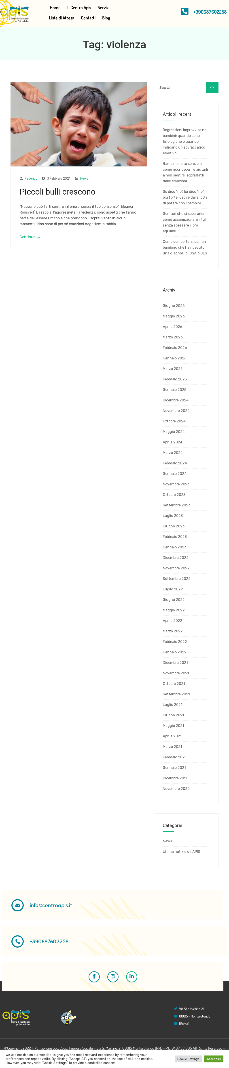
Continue (28, 237)
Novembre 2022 (176, 568)
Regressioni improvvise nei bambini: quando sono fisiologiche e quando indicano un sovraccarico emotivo (185, 141)
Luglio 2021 (172, 705)
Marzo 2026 (173, 337)
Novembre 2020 (176, 789)
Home (55, 7)
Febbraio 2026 (175, 348)
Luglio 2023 (173, 516)
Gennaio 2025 (174, 390)
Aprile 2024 (172, 442)
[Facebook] (94, 976)
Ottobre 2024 (174, 421)
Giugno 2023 (173, 526)
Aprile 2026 (172, 327)
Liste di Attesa (61, 18)
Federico (31, 178)
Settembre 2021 (176, 694)
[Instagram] (113, 976)
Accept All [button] (214, 1059)
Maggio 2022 (174, 610)
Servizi (103, 7)
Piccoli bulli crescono (57, 192)
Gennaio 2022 (175, 652)
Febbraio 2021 (174, 757)
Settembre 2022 (177, 579)
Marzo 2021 (172, 747)
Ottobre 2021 (174, 684)
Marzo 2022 (173, 631)
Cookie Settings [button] (188, 1059)
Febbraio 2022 (175, 642)
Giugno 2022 (174, 600)
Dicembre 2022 (176, 558)
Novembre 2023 (176, 484)
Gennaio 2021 (174, 768)
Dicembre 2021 (175, 663)
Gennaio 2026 (175, 358)
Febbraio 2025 (175, 379)
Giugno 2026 (174, 306)
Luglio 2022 (173, 589)
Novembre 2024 (176, 411)
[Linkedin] (131, 976)
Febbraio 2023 (175, 537)
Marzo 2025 (172, 369)
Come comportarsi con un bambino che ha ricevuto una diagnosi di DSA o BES (185, 247)
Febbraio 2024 (175, 463)
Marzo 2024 (173, 453)
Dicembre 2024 (176, 400)
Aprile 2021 (172, 736)
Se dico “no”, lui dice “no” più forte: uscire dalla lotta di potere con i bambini (185, 197)
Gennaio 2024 (175, 474)
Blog (106, 18)
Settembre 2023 (176, 505)
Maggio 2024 (174, 432)
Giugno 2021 (173, 715)
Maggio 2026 (174, 316)
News (84, 178)
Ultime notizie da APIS (181, 852)
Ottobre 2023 (174, 495)
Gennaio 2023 (174, 547)
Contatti (88, 18)
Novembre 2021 (176, 673)
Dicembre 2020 (176, 778)
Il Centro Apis (79, 7)
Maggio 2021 (173, 726)
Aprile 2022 (172, 621)
